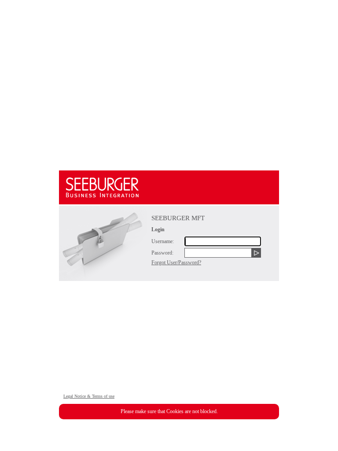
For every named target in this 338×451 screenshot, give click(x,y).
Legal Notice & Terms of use (88, 396)
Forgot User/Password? (176, 262)
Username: (162, 241)
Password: (162, 253)
